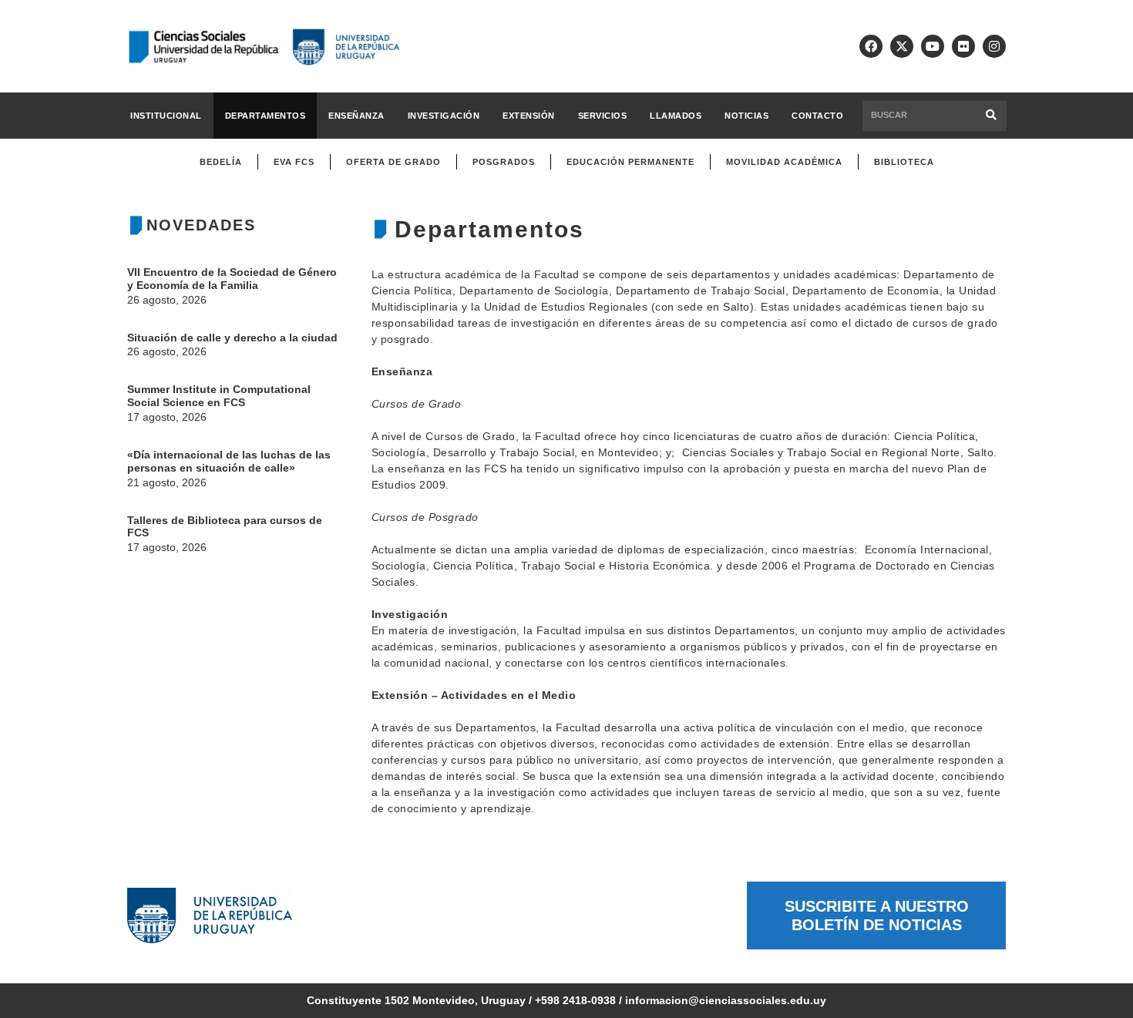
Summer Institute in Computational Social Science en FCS (219, 395)
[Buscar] (992, 115)
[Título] (901, 46)
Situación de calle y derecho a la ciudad (232, 337)
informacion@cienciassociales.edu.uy (725, 1000)
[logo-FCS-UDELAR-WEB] (263, 46)
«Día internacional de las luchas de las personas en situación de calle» (229, 461)
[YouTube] (932, 46)
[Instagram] (994, 46)
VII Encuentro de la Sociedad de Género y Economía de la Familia (232, 278)
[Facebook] (871, 46)
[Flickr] (963, 46)
